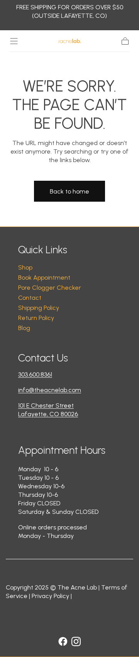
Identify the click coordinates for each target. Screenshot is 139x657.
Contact (29, 297)
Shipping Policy (38, 307)
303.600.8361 (35, 374)
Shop (25, 267)
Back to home (69, 191)
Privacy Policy (50, 596)
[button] (14, 41)
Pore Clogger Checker (49, 287)
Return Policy (36, 318)
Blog (24, 328)
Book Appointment (44, 277)
